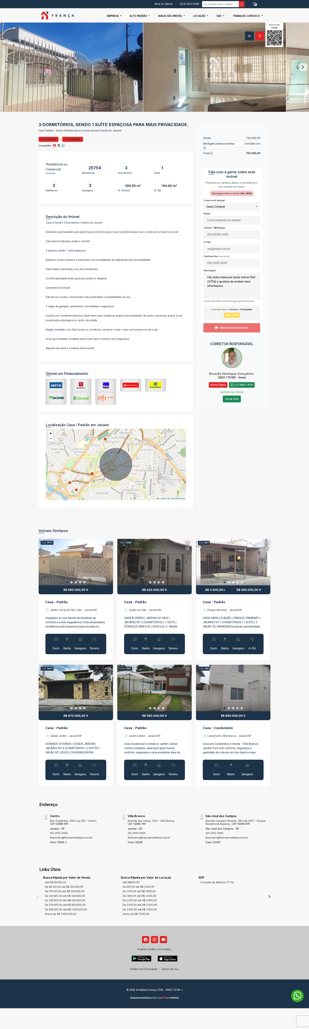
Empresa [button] (113, 15)
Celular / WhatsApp (214, 227)
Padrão (49, 130)
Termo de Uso (170, 969)
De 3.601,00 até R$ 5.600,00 (140, 904)
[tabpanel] (154, 67)
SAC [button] (219, 15)
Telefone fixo (217, 256)
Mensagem (210, 270)
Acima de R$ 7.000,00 (136, 913)
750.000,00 (253, 138)
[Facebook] (145, 939)
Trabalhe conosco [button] (247, 15)
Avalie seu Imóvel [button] (170, 15)
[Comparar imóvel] (109, 548)
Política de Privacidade (144, 969)
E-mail (207, 242)
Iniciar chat (232, 399)
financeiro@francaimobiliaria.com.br (71, 837)
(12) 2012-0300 (59, 833)
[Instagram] (154, 939)
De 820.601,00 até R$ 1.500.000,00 (66, 909)
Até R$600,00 (131, 882)
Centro (60, 130)
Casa (41, 130)
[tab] (249, 35)
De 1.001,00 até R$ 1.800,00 (139, 891)
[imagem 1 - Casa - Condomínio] (233, 688)
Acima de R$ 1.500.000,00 (60, 913)
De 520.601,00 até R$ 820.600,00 (65, 904)
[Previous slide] (6, 67)
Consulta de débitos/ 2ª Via (217, 882)
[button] (255, 4)
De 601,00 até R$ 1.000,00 (138, 886)
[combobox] (231, 206)
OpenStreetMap (177, 498)
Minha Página (218, 384)
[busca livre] (242, 4)
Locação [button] (199, 15)
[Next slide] (303, 67)
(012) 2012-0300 (189, 4)
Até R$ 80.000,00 (55, 882)
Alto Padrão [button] (139, 15)
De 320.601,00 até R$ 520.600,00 (65, 900)
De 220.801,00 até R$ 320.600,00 (65, 895)
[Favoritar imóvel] (109, 543)
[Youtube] (163, 939)
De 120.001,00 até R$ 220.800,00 (65, 891)
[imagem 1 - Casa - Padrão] (76, 562)
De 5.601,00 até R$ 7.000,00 (140, 909)
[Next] (107, 562)
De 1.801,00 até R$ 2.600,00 (139, 895)
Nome (207, 213)
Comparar (74, 139)
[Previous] (44, 562)
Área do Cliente (164, 4)
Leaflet (162, 498)
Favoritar (50, 139)
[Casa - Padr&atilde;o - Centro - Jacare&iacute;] (56, 15)
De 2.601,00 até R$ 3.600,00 (140, 900)
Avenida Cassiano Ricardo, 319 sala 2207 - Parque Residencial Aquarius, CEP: (235, 822)
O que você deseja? (214, 200)
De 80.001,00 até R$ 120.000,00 (64, 886)
